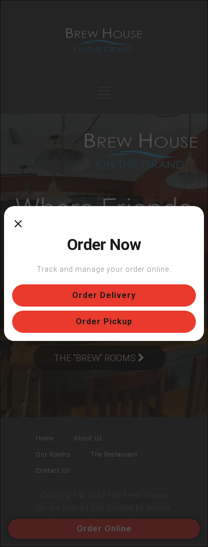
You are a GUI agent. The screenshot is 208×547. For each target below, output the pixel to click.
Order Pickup (104, 321)
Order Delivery (104, 295)
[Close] (18, 224)
